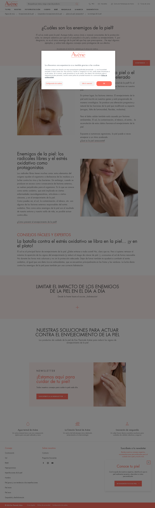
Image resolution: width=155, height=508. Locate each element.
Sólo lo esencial (87, 83)
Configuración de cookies (54, 83)
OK (104, 83)
